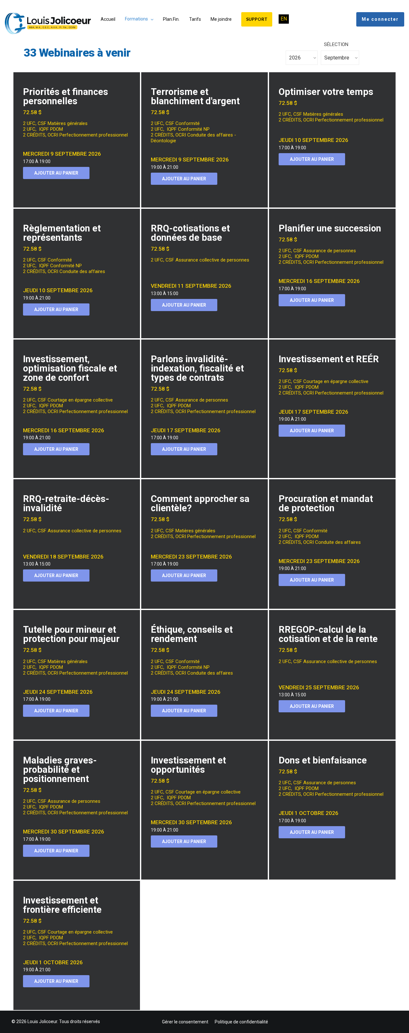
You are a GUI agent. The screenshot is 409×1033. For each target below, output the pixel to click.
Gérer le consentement (185, 1022)
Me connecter (380, 19)
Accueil (108, 19)
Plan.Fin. (171, 19)
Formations (136, 18)
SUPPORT (256, 19)
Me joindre (221, 19)
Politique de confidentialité (241, 1022)
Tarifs (195, 19)
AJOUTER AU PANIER (56, 173)
